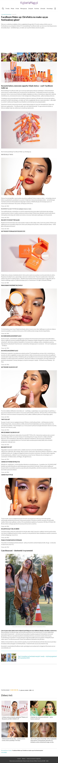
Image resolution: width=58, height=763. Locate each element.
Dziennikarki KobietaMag (6, 14)
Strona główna (4, 750)
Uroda (17, 8)
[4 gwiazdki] (15, 690)
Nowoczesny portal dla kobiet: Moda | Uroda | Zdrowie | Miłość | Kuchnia (26, 761)
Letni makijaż (4, 752)
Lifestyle (42, 8)
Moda (12, 8)
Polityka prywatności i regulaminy (34, 758)
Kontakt (19, 758)
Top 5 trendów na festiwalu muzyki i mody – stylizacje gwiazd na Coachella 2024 (37, 657)
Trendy (7, 8)
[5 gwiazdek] (17, 690)
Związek (30, 8)
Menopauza (23, 8)
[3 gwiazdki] (14, 690)
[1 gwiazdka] (11, 690)
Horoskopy (50, 8)
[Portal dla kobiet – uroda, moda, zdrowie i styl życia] (29, 3)
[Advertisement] (29, 40)
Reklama (24, 758)
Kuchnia (36, 8)
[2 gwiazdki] (12, 690)
